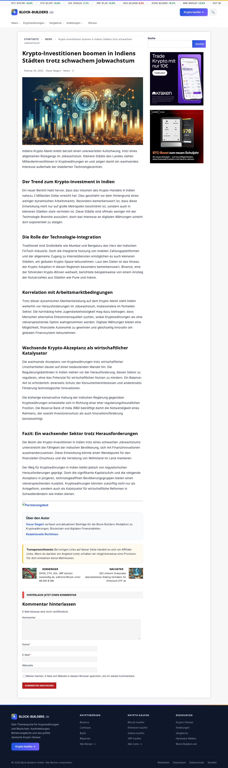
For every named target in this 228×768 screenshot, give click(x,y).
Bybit (83, 733)
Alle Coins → (135, 743)
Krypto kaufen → (25, 746)
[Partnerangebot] (35, 505)
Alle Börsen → (88, 743)
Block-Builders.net (186, 743)
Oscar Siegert (53, 70)
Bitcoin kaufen (136, 722)
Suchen (199, 43)
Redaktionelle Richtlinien (42, 534)
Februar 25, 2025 (33, 70)
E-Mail (25, 654)
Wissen (92, 22)
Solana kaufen (136, 733)
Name (25, 644)
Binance (84, 722)
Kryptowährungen (34, 22)
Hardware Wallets (186, 738)
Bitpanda (85, 738)
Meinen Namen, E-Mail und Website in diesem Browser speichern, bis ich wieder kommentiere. (80, 675)
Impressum (179, 762)
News (15, 22)
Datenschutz (196, 762)
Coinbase (85, 727)
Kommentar (28, 617)
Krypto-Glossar (184, 722)
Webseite (27, 665)
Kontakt (212, 762)
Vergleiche (56, 22)
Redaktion (163, 762)
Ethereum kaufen (137, 727)
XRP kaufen (134, 738)
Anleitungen (74, 22)
